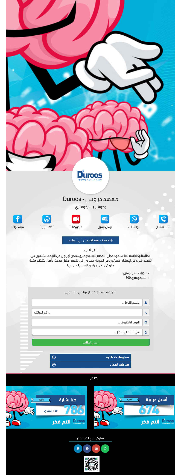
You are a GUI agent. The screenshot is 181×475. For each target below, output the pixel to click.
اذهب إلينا (47, 227)
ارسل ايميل (105, 227)
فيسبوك (18, 227)
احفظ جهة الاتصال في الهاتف (89, 240)
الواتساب (134, 227)
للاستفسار (163, 227)
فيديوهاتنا (76, 227)
